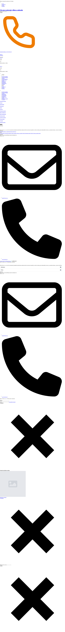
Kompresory (4, 82)
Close (3, 74)
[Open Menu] (0, 2)
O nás (3, 3)
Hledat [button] (1, 12)
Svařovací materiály (5, 77)
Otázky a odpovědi (7, 131)
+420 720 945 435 (9, 51)
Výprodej (3, 84)
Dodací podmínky (14, 133)
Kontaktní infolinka (3, 51)
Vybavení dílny (4, 95)
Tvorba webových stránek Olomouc (5, 261)
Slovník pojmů (12, 131)
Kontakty (3, 6)
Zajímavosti (3, 4)
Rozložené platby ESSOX (29, 133)
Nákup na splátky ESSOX (21, 133)
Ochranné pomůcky (5, 79)
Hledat (1, 11)
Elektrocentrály (4, 83)
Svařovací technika (5, 76)
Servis (15, 131)
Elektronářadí (4, 81)
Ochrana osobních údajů (37, 133)
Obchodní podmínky (8, 133)
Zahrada (3, 80)
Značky (3, 5)
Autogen (3, 78)
